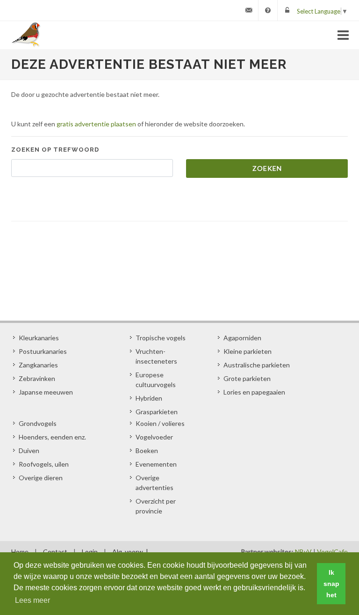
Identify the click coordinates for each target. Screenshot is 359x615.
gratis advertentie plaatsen (96, 124)
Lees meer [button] (32, 600)
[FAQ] (267, 10)
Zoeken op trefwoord (55, 149)
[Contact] (248, 10)
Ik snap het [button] (331, 584)
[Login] (287, 10)
